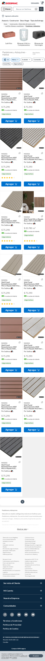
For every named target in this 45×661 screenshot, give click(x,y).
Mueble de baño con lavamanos (11, 570)
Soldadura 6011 (29, 563)
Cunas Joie (28, 574)
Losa (4, 543)
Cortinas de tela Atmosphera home (33, 547)
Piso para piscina (7, 568)
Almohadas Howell (30, 541)
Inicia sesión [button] (35, 3)
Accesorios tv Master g (31, 554)
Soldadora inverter (8, 541)
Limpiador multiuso (8, 545)
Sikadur (5, 547)
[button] (29, 9)
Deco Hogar (24, 21)
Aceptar (36, 656)
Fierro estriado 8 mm (8, 563)
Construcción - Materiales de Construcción (22, 24)
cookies (14, 658)
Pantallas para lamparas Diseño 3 (11, 574)
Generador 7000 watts (9, 550)
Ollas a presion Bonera (31, 570)
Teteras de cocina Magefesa (10, 537)
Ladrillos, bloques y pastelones (14, 26)
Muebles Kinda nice (30, 550)
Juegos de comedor (8, 566)
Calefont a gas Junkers (31, 561)
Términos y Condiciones (12, 621)
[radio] (2, 178)
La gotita (5, 572)
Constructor (14, 21)
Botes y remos (6, 565)
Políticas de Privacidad (12, 625)
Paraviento (28, 566)
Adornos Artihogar (30, 543)
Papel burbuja (7, 552)
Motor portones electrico (32, 552)
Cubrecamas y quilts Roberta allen (11, 561)
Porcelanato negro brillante (10, 548)
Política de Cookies (10, 629)
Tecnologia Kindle (30, 576)
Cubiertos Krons (29, 537)
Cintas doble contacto (9, 576)
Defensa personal (7, 554)
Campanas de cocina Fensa (32, 565)
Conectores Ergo (29, 539)
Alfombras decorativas (31, 572)
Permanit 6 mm (7, 559)
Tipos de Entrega (36, 21)
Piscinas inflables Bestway (32, 548)
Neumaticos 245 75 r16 (31, 559)
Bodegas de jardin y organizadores (33, 545)
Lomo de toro (28, 568)
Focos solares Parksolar (9, 539)
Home (5, 24)
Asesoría (5, 21)
